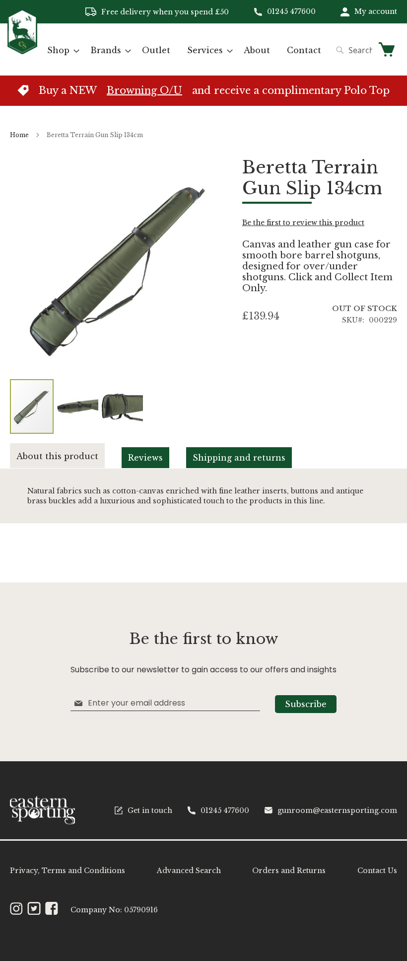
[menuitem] (60, 50)
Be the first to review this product (303, 222)
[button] (77, 406)
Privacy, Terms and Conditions (67, 870)
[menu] (184, 50)
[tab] (66, 456)
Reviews (145, 458)
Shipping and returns (239, 458)
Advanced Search (189, 870)
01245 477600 (291, 11)
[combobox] (351, 50)
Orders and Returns (289, 870)
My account (375, 11)
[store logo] (22, 49)
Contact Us (377, 870)
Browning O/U (144, 90)
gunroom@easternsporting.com (337, 810)
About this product (57, 456)
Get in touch (150, 810)
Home (19, 135)
